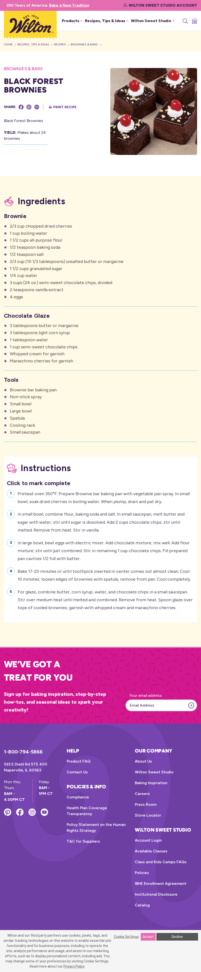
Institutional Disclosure (156, 894)
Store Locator (148, 815)
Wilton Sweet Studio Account (163, 5)
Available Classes (151, 851)
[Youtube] (44, 812)
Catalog (142, 905)
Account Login (148, 840)
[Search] (185, 21)
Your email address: (146, 695)
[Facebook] (21, 107)
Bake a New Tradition (69, 5)
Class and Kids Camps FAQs (161, 862)
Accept (148, 937)
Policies (142, 872)
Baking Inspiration (151, 782)
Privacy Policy (73, 966)
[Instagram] (32, 812)
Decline (177, 937)
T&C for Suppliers (83, 841)
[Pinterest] (28, 107)
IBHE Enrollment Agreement (160, 883)
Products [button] (70, 20)
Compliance (78, 797)
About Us (143, 761)
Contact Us (77, 772)
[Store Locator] (194, 21)
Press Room (146, 804)
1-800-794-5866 (23, 752)
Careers (142, 793)
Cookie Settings (126, 937)
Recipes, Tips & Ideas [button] (105, 20)
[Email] (36, 107)
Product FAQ (78, 761)
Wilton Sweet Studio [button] (151, 20)
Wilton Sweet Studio (154, 772)
